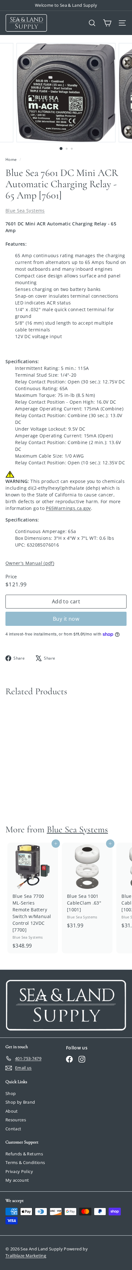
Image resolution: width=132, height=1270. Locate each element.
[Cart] (107, 22)
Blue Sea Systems (25, 210)
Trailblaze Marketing (25, 1255)
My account (17, 1180)
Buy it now (66, 618)
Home (11, 159)
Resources (15, 1120)
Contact (13, 1129)
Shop (10, 1093)
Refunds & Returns (24, 1154)
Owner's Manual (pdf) (29, 563)
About (11, 1111)
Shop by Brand (20, 1102)
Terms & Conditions (25, 1162)
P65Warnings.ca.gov (68, 508)
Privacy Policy (19, 1171)
